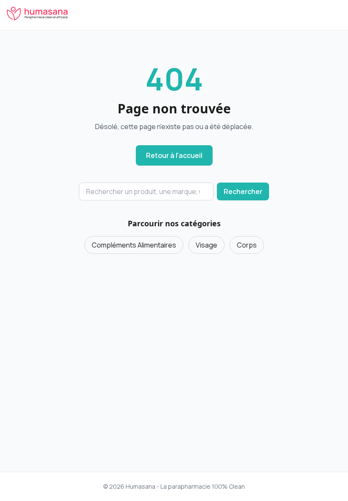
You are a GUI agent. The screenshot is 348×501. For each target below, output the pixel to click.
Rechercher (243, 191)
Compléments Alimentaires (134, 245)
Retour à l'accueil (174, 155)
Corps (247, 245)
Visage (206, 245)
